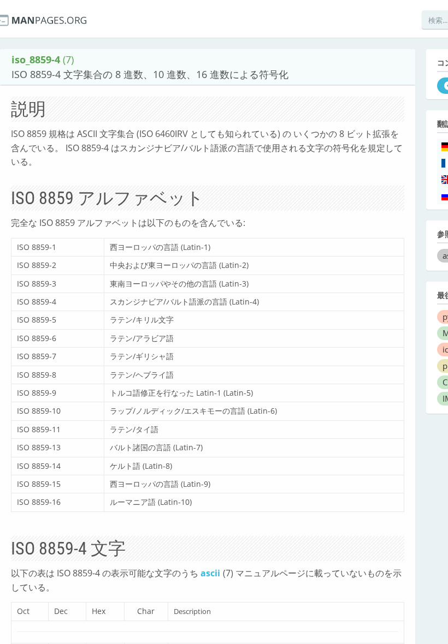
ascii (210, 573)
